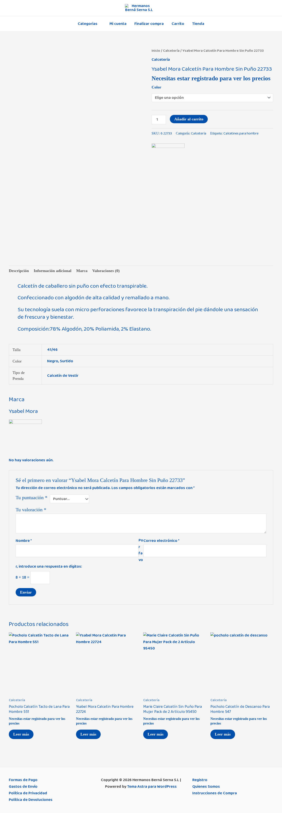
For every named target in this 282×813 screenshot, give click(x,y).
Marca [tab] (81, 271)
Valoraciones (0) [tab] (106, 271)
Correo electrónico (161, 541)
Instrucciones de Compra (214, 793)
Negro (52, 361)
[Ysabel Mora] (168, 160)
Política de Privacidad (28, 793)
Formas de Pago (23, 780)
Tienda (198, 24)
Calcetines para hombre (240, 133)
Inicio (156, 50)
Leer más (21, 734)
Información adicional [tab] (52, 271)
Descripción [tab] (19, 271)
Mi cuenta (117, 24)
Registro (199, 780)
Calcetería (171, 50)
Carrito (178, 24)
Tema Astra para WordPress (152, 787)
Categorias (87, 24)
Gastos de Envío (23, 787)
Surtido (66, 361)
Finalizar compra (149, 24)
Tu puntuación (31, 497)
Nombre (24, 541)
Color (156, 87)
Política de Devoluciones (30, 800)
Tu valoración (31, 509)
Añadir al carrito (188, 119)
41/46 (52, 350)
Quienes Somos (206, 787)
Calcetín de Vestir (62, 376)
